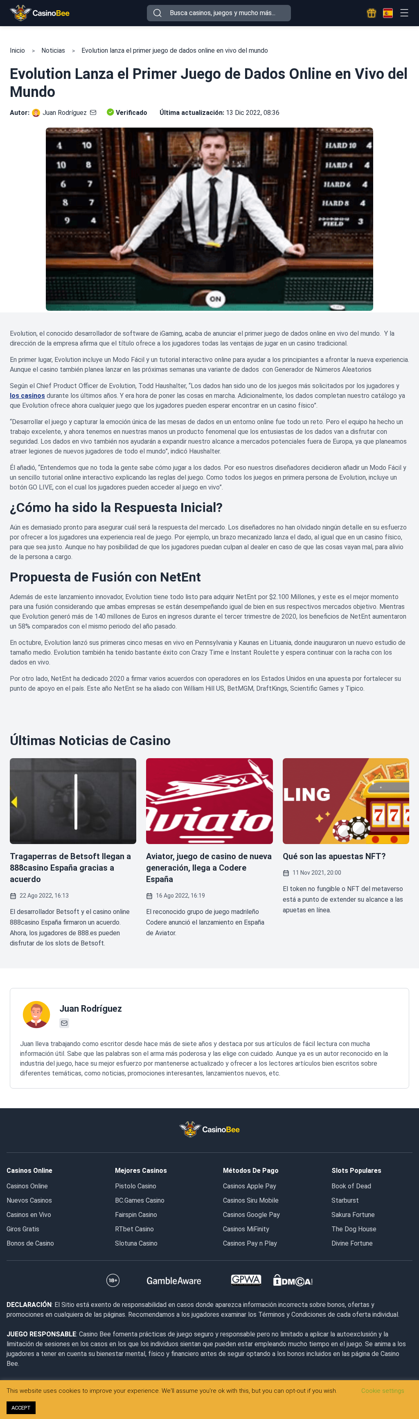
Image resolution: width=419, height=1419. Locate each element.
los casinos (27, 396)
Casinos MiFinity (246, 1229)
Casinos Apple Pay (249, 1186)
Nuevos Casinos (29, 1200)
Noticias (53, 50)
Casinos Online (27, 1186)
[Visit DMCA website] (293, 1280)
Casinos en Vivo (29, 1215)
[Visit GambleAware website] (174, 1280)
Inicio (17, 50)
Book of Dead (351, 1186)
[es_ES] (388, 13)
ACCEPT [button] (21, 1408)
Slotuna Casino (136, 1243)
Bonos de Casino (30, 1243)
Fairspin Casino (136, 1215)
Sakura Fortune (353, 1215)
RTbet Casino (134, 1229)
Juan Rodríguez (65, 113)
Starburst (345, 1200)
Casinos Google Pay (251, 1215)
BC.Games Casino (139, 1200)
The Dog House (353, 1229)
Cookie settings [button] (382, 1390)
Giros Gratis (23, 1229)
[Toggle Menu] (404, 13)
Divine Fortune (352, 1243)
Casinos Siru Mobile (251, 1200)
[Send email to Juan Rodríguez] (91, 113)
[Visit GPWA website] (246, 1280)
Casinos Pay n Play (250, 1243)
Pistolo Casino (135, 1186)
